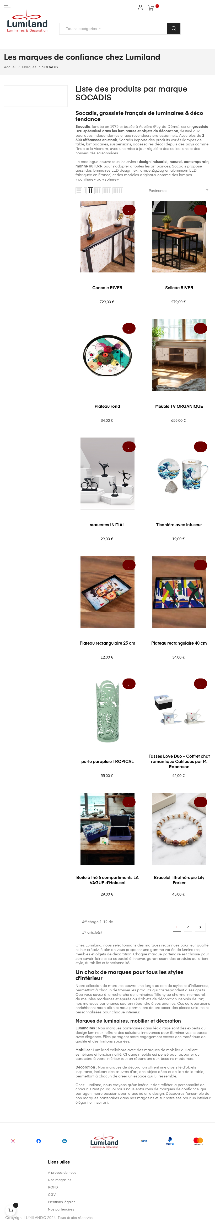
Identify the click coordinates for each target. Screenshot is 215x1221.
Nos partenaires (61, 1209)
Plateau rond (107, 407)
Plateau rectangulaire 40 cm (179, 643)
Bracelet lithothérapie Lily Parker (179, 880)
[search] (173, 28)
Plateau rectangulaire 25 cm (107, 643)
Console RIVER (107, 288)
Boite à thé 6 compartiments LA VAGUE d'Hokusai (107, 880)
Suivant (200, 927)
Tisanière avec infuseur (179, 525)
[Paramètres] (140, 8)
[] (10, 1210)
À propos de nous (62, 1173)
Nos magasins (59, 1180)
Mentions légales (62, 1202)
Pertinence (179, 190)
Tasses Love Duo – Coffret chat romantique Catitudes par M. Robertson (179, 762)
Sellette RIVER (179, 288)
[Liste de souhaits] (129, 210)
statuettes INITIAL (107, 525)
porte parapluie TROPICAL (107, 762)
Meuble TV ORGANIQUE (179, 407)
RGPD (53, 1187)
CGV (52, 1195)
